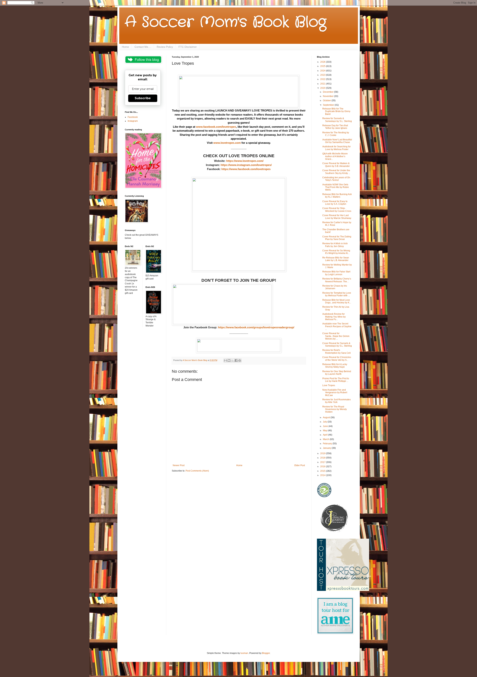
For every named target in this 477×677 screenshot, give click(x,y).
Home (125, 46)
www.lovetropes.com (227, 142)
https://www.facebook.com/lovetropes (246, 169)
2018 (323, 457)
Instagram (133, 121)
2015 (323, 471)
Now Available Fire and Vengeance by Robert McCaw (334, 393)
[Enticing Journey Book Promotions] (335, 531)
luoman (244, 653)
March (326, 439)
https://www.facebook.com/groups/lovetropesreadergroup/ (256, 327)
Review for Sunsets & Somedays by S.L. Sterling (337, 119)
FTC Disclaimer (188, 46)
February (328, 443)
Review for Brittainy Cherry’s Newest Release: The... (336, 280)
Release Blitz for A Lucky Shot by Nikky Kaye (334, 365)
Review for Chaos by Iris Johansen (334, 287)
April (325, 434)
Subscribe (143, 98)
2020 (323, 88)
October (327, 100)
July (325, 421)
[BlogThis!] (229, 360)
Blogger (266, 653)
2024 (323, 70)
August (327, 417)
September (329, 105)
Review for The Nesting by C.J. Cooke (335, 133)
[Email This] (225, 360)
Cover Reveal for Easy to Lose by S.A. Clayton (335, 202)
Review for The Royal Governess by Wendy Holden (334, 409)
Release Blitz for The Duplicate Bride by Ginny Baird (336, 111)
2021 (323, 83)
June (325, 426)
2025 (323, 66)
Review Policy (165, 46)
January (327, 448)
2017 (323, 462)
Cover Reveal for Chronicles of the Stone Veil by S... (336, 358)
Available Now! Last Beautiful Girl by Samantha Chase (337, 141)
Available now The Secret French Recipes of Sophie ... (336, 326)
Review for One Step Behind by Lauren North (336, 372)
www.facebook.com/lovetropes (216, 126)
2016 (323, 466)
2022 (323, 79)
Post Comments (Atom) (197, 470)
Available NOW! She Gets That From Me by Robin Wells (335, 187)
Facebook (133, 117)
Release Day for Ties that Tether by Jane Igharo (335, 126)
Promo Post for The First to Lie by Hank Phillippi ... (335, 379)
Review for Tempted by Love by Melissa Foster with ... (336, 294)
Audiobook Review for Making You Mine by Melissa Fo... (334, 317)
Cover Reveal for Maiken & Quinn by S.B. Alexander (336, 164)
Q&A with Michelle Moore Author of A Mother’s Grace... (335, 156)
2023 (323, 75)
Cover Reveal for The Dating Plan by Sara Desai (336, 238)
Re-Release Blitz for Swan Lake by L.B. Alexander (335, 259)
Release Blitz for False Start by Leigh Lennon (336, 273)
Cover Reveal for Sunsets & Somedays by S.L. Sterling (337, 344)
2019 (323, 453)
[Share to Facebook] (236, 360)
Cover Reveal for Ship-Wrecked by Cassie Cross (336, 209)
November (328, 96)
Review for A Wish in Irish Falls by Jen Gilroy (335, 244)
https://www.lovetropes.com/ (244, 160)
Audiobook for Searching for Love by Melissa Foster (336, 147)
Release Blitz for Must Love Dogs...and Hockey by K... (336, 301)
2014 (323, 475)
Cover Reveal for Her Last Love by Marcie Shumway (336, 216)
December (328, 92)
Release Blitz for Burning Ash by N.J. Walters (337, 195)
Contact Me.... (143, 46)
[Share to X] (232, 360)
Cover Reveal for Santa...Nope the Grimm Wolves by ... (335, 336)
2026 (323, 62)
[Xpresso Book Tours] (343, 590)
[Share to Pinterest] (239, 360)
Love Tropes (328, 385)
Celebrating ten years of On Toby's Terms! (336, 178)
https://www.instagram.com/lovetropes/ (246, 164)
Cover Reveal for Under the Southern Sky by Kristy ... (336, 171)
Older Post (299, 465)
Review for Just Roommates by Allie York (336, 400)
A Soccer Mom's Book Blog (225, 22)
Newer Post (178, 465)
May (325, 430)
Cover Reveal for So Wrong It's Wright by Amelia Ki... (336, 252)
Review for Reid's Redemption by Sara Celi (336, 351)
